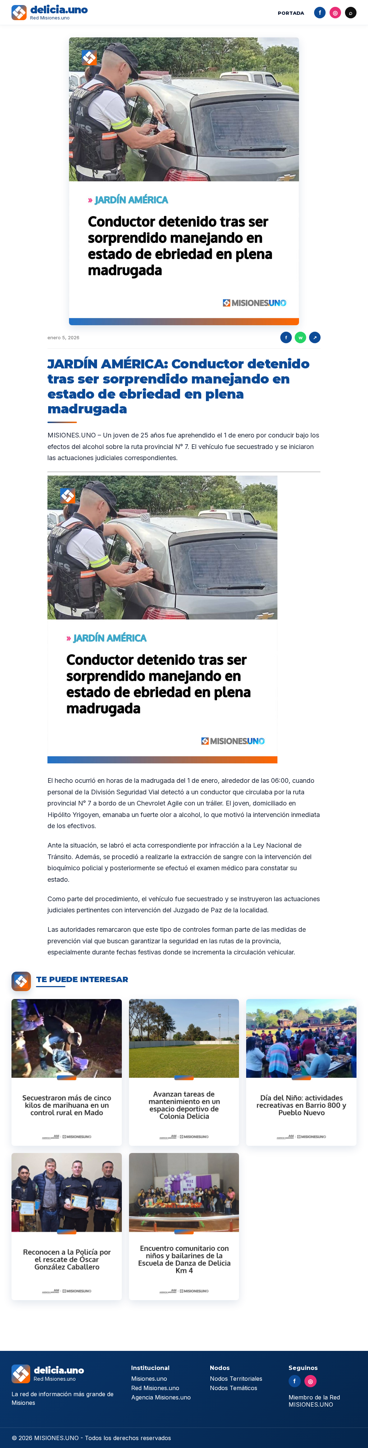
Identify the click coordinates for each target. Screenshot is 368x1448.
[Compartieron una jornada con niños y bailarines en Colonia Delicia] (184, 1226)
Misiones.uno (149, 1378)
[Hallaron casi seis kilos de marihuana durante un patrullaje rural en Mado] (67, 1072)
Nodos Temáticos (233, 1388)
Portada (291, 13)
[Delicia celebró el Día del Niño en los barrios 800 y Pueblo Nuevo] (301, 1072)
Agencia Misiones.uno (161, 1397)
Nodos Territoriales (236, 1378)
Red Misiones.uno (155, 1388)
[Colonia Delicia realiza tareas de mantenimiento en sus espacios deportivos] (184, 1072)
